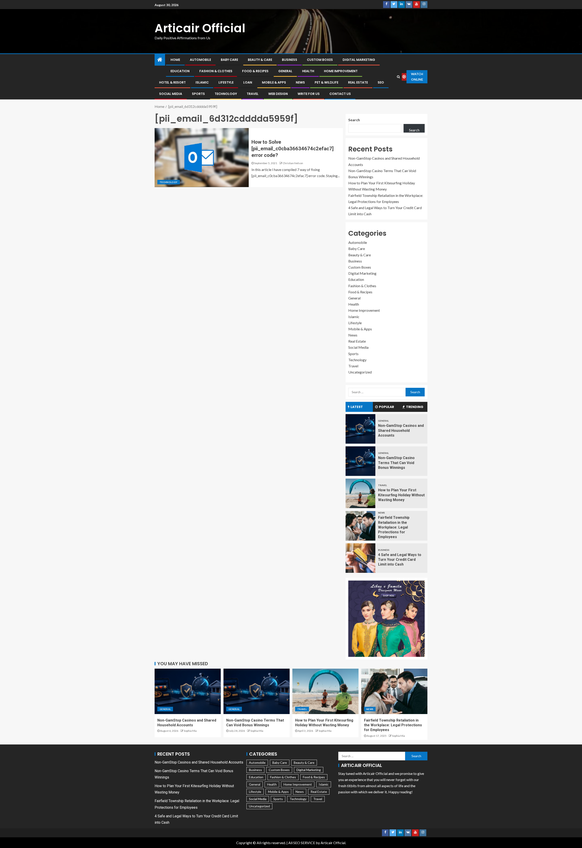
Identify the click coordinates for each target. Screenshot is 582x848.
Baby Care (229, 59)
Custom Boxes (320, 59)
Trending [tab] (414, 407)
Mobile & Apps (274, 82)
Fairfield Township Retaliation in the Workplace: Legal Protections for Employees (393, 527)
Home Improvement (341, 71)
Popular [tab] (386, 407)
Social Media (170, 93)
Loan (247, 82)
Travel (252, 93)
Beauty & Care (260, 59)
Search (354, 120)
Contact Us (340, 93)
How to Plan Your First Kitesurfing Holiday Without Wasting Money (401, 495)
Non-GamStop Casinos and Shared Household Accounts (401, 430)
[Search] (398, 76)
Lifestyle (225, 82)
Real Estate (358, 82)
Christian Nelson (293, 163)
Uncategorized (360, 372)
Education (180, 71)
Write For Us (309, 93)
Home (175, 59)
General (285, 71)
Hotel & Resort (172, 82)
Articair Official (200, 28)
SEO (381, 82)
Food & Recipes (255, 71)
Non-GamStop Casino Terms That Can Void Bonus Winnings (396, 463)
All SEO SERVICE (301, 843)
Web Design (278, 93)
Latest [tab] (357, 407)
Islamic (202, 82)
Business (289, 59)
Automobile (200, 59)
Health (308, 71)
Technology (226, 93)
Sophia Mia (190, 730)
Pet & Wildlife (326, 82)
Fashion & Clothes (215, 71)
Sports (198, 93)
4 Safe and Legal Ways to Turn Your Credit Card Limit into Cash (399, 560)
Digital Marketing (359, 59)
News (300, 82)
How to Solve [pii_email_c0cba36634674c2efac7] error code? (292, 148)
